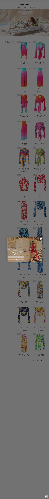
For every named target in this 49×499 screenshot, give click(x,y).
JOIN (16, 259)
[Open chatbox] (46, 496)
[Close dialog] (41, 239)
